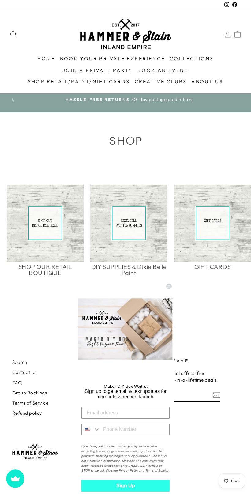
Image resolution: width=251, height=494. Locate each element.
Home (46, 58)
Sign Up (125, 485)
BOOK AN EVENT (163, 70)
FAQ (17, 383)
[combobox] (91, 429)
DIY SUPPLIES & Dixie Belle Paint (129, 270)
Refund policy (27, 413)
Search (19, 362)
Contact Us (24, 372)
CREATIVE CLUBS (161, 81)
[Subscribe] (216, 394)
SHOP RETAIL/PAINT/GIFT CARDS (79, 81)
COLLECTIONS (192, 58)
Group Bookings (29, 393)
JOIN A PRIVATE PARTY (97, 70)
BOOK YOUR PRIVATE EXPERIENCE (112, 58)
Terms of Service (30, 403)
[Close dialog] (169, 286)
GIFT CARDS (212, 267)
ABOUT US (207, 81)
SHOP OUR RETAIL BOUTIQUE (45, 270)
